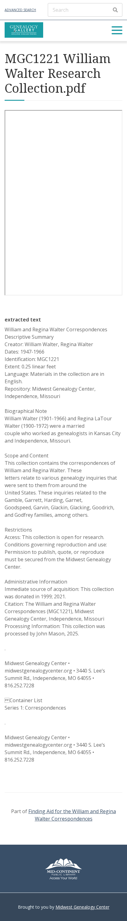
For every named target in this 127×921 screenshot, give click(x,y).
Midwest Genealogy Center (82, 907)
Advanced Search (20, 9)
